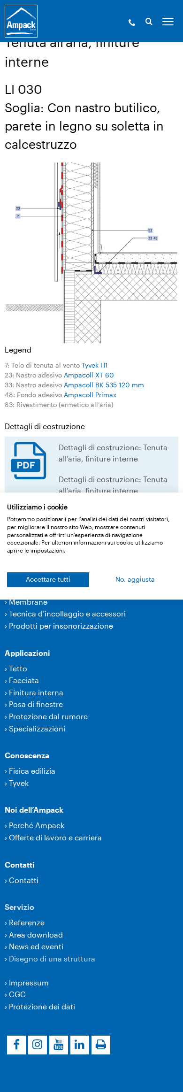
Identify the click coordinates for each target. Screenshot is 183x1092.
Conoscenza (27, 755)
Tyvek (19, 782)
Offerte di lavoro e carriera (55, 837)
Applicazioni (27, 652)
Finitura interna (36, 692)
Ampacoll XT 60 (89, 375)
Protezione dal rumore (48, 716)
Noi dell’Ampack (34, 809)
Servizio (19, 906)
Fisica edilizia (32, 770)
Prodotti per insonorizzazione (61, 625)
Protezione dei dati (42, 1006)
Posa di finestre (36, 704)
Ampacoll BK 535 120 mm (104, 385)
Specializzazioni (37, 728)
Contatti (20, 864)
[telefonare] (132, 23)
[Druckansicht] (101, 1045)
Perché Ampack (36, 825)
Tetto (18, 668)
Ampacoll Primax (90, 395)
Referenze (27, 922)
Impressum (29, 982)
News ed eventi (36, 946)
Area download (36, 934)
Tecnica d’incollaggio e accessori (67, 613)
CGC (17, 994)
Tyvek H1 (95, 365)
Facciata (24, 680)
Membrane (28, 601)
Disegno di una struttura (52, 958)
